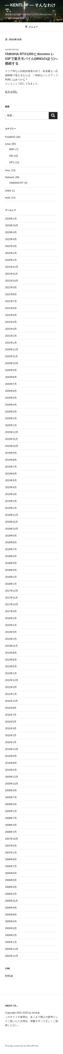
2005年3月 (11, 928)
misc (7, 170)
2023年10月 (11, 225)
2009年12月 (11, 776)
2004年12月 (11, 949)
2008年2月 (11, 831)
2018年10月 (11, 528)
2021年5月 (11, 315)
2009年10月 (11, 783)
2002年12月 (11, 955)
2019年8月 (11, 459)
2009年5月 (11, 804)
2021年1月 (11, 342)
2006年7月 (11, 866)
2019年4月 (11, 487)
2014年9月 (11, 632)
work (7, 197)
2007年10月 (11, 838)
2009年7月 (11, 797)
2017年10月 (11, 604)
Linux (8, 143)
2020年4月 (11, 404)
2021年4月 (11, 321)
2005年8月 (11, 914)
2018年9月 (11, 535)
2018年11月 (11, 521)
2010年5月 (11, 769)
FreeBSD (10, 136)
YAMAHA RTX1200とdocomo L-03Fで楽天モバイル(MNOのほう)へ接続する (31, 58)
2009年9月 (11, 790)
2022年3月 (11, 246)
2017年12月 (11, 590)
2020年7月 (11, 384)
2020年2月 (11, 418)
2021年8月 (11, 294)
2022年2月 (11, 253)
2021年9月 (11, 287)
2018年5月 (11, 563)
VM (11, 155)
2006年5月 (11, 880)
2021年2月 (11, 335)
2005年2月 (11, 935)
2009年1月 (11, 811)
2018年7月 (11, 549)
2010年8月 (11, 762)
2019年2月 (11, 501)
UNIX (8, 190)
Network (9, 177)
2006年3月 (11, 886)
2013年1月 (11, 673)
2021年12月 (11, 266)
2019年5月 (11, 480)
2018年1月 (11, 583)
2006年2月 (11, 893)
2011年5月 (10, 721)
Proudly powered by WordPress (22, 1045)
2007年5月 (11, 845)
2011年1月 (10, 742)
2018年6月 (11, 556)
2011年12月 (11, 700)
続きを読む (11, 91)
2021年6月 (11, 308)
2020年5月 (11, 397)
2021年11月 (11, 273)
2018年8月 (11, 542)
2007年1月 (11, 852)
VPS (11, 162)
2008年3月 (11, 824)
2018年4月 (11, 570)
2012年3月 (11, 687)
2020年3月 (11, 411)
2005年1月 (11, 942)
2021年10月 (11, 280)
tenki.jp (9, 975)
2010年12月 (11, 749)
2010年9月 (11, 756)
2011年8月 (10, 707)
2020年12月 (11, 349)
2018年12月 (11, 514)
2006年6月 (11, 873)
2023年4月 (11, 232)
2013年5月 (11, 666)
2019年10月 (11, 446)
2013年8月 (11, 652)
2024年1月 (11, 218)
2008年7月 (11, 818)
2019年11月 (11, 439)
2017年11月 (11, 597)
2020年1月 (11, 425)
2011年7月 (10, 714)
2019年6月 (11, 473)
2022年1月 (11, 259)
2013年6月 (11, 659)
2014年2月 (11, 638)
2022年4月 (11, 239)
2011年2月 (10, 735)
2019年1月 (11, 508)
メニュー (33, 26)
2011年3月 (10, 728)
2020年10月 (11, 363)
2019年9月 (11, 452)
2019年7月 (11, 466)
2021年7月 (11, 301)
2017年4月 (11, 611)
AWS (12, 149)
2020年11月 (11, 356)
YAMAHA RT (16, 182)
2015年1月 (11, 625)
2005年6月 (11, 921)
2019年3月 (11, 494)
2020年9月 (11, 370)
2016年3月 (11, 618)
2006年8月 (11, 859)
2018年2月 (11, 576)
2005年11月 (11, 900)
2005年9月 (11, 907)
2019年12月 (11, 432)
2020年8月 (11, 377)
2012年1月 (11, 694)
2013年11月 (11, 645)
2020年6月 (11, 390)
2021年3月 (11, 328)
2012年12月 (11, 680)
